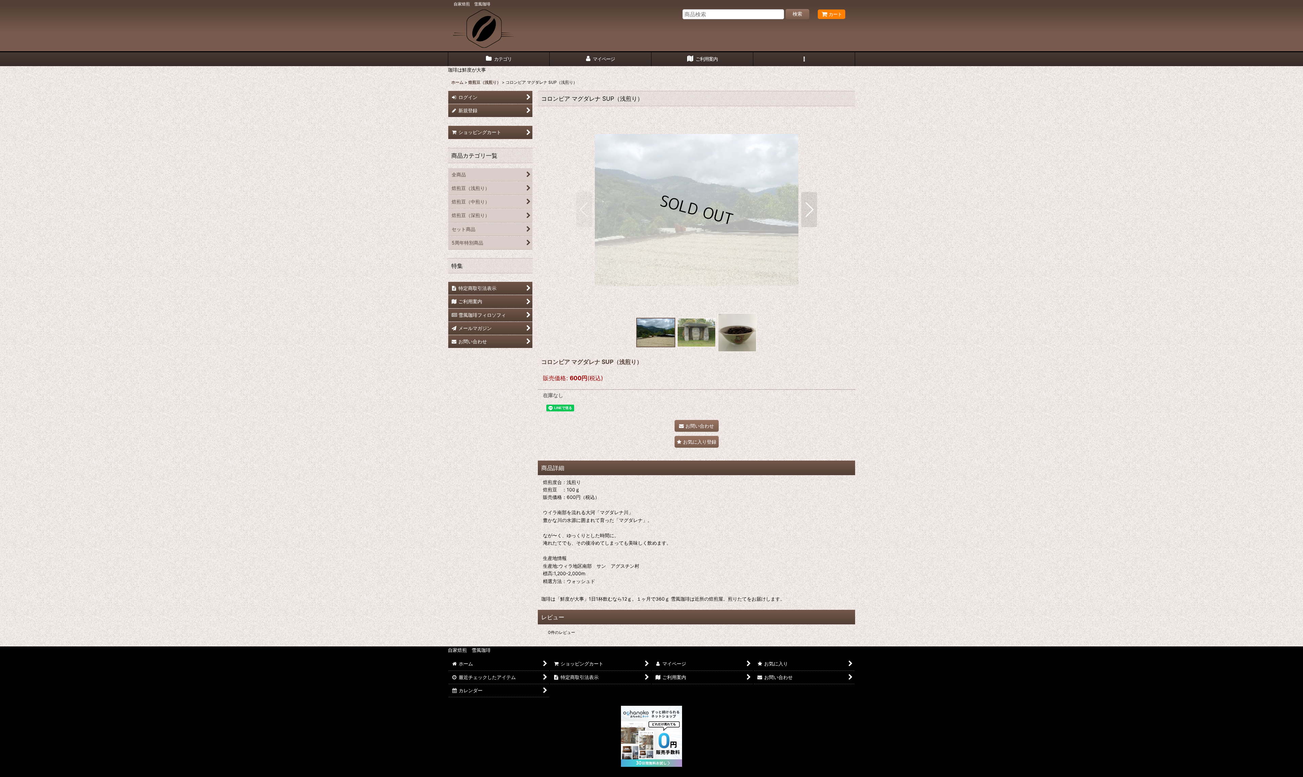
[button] (804, 59)
